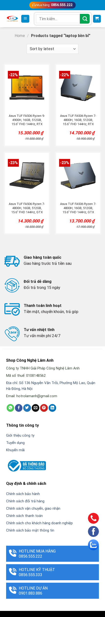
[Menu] (25, 19)
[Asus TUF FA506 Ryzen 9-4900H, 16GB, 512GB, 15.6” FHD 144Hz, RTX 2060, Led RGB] (27, 87)
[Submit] (85, 19)
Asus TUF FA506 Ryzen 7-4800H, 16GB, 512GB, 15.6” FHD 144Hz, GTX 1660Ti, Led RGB (27, 208)
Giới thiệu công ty (20, 435)
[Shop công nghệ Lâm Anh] (12, 18)
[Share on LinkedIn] (52, 408)
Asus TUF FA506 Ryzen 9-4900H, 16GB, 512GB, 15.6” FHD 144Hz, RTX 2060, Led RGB (27, 120)
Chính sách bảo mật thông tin (30, 530)
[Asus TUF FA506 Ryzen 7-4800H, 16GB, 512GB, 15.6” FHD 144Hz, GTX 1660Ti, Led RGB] (27, 175)
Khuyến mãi (15, 450)
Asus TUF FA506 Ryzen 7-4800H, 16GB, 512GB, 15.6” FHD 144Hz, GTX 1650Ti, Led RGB (78, 208)
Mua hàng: (54, 5)
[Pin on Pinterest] (44, 408)
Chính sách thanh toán (24, 516)
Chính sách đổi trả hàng (25, 501)
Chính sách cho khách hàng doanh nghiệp (39, 523)
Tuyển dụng (15, 443)
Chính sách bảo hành (23, 494)
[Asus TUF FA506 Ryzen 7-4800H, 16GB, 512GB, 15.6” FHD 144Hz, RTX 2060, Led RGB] (78, 87)
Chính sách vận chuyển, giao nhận (33, 508)
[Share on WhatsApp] (10, 408)
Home (20, 35)
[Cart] (97, 19)
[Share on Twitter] (27, 408)
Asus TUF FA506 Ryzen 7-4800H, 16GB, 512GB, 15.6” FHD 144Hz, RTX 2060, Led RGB (78, 120)
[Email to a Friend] (35, 408)
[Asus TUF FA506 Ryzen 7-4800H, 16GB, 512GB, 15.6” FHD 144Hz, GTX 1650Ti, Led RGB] (78, 175)
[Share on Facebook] (18, 408)
